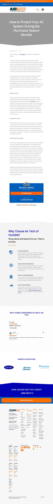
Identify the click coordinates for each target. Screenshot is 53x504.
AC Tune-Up (29, 418)
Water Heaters (34, 436)
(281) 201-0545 (10, 488)
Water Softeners (35, 433)
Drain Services (34, 430)
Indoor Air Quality (29, 425)
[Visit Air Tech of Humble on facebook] (33, 447)
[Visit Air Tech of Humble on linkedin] (40, 447)
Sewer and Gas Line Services (35, 426)
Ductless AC (29, 422)
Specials (22, 427)
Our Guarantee (23, 416)
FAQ (28, 427)
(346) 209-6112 (27, 200)
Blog (20, 50)
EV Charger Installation (41, 438)
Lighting (40, 428)
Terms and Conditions (23, 436)
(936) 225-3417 (10, 472)
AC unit (33, 101)
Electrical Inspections (41, 413)
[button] (12, 4)
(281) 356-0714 (15, 456)
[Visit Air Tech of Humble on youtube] (33, 449)
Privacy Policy (22, 433)
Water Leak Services (35, 413)
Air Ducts (29, 420)
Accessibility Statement (23, 430)
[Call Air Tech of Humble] (37, 9)
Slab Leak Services (35, 416)
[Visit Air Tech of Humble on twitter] (35, 447)
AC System (22, 54)
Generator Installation (41, 435)
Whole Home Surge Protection (41, 431)
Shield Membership (23, 425)
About (22, 412)
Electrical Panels (40, 416)
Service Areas (22, 422)
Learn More (12, 245)
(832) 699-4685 (15, 472)
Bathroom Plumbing (35, 422)
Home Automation (41, 425)
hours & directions (10, 460)
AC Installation (29, 414)
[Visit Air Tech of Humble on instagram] (38, 447)
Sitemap (42, 497)
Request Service (26, 400)
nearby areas (11, 429)
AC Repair (29, 416)
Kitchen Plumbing (35, 419)
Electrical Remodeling (41, 419)
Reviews (22, 419)
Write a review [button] (13, 328)
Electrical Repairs (40, 422)
